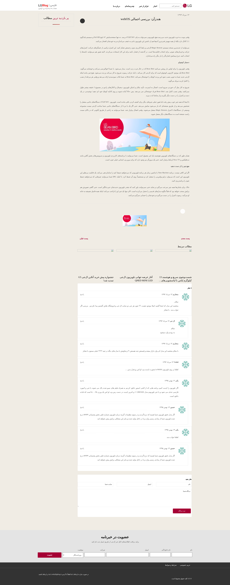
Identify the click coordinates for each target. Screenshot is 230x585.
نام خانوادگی (166, 550)
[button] (162, 6)
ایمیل (147, 550)
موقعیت (80, 550)
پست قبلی (84, 238)
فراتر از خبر (143, 6)
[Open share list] (82, 21)
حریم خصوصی (185, 565)
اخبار (155, 6)
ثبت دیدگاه (181, 511)
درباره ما (116, 6)
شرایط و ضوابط (171, 565)
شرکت (102, 550)
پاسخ (82, 294)
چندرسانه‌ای (129, 6)
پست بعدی (185, 238)
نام (191, 550)
